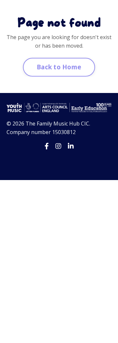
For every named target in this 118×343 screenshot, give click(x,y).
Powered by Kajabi (59, 163)
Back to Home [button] (59, 66)
